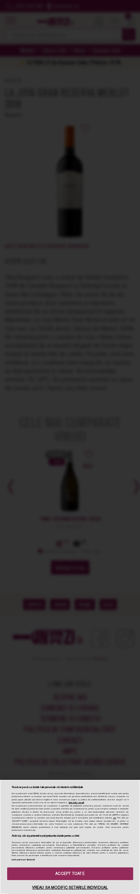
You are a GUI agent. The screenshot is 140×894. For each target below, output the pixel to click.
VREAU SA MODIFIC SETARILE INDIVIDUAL (70, 887)
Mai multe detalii (76, 802)
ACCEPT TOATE (69, 873)
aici (114, 818)
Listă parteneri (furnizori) (23, 859)
